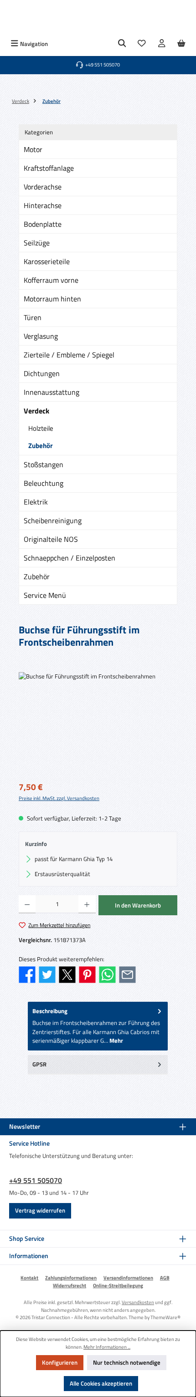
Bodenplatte (43, 224)
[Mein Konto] (162, 43)
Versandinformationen (128, 1277)
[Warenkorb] (181, 43)
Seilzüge (37, 242)
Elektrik (36, 501)
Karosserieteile (47, 261)
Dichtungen (42, 373)
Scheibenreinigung (53, 520)
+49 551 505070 (35, 1180)
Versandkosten (138, 1302)
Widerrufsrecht (69, 1285)
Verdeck (36, 410)
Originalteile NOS (51, 539)
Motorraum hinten (52, 298)
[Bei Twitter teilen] (47, 973)
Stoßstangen (43, 464)
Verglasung (41, 336)
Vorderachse (43, 186)
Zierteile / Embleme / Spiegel (69, 354)
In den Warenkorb (138, 905)
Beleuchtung (43, 483)
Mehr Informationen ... (106, 1347)
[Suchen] (122, 43)
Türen (32, 317)
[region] (98, 723)
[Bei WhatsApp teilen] (107, 973)
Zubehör (40, 445)
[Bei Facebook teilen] (27, 973)
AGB (165, 1277)
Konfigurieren (59, 1362)
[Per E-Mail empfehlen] (127, 973)
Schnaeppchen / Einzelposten (69, 557)
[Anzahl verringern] (27, 904)
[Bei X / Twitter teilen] (67, 973)
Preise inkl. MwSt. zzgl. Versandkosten (59, 798)
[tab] (98, 1026)
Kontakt (29, 1277)
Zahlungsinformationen (71, 1277)
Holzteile (40, 428)
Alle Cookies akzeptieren (101, 1383)
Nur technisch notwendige (126, 1362)
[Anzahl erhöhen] (86, 904)
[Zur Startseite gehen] (98, 18)
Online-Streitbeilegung (118, 1285)
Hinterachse (43, 205)
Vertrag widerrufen (40, 1210)
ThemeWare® (165, 1317)
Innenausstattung (51, 392)
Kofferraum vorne (51, 280)
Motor (33, 149)
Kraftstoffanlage (49, 168)
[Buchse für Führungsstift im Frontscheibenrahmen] (98, 723)
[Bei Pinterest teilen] (87, 973)
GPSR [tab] (39, 1064)
